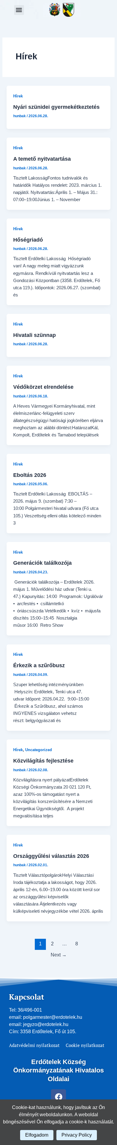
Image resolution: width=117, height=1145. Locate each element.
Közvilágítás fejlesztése (43, 760)
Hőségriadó (28, 239)
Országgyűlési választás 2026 (51, 856)
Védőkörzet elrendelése (43, 387)
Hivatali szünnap (34, 335)
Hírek (18, 96)
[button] (19, 10)
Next (59, 954)
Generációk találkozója (42, 563)
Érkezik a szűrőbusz (39, 665)
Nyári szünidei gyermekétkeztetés (56, 107)
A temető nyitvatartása (42, 159)
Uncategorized (38, 750)
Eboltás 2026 (29, 475)
